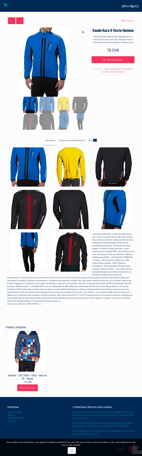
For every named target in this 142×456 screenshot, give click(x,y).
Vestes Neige (115, 69)
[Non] (138, 447)
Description (50, 140)
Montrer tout (128, 21)
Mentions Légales (14, 412)
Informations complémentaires (72, 140)
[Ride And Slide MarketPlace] (9, 6)
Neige (106, 69)
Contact (11, 415)
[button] (83, 32)
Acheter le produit (27, 387)
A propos (11, 421)
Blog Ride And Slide (15, 418)
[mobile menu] (122, 6)
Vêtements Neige (117, 72)
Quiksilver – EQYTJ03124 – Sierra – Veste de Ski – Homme (27, 377)
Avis (92, 140)
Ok (71, 450)
